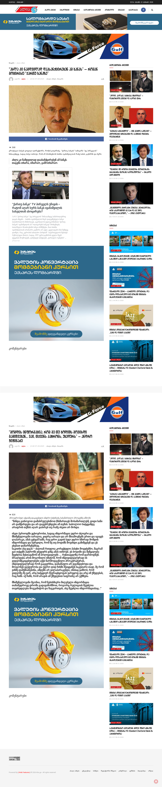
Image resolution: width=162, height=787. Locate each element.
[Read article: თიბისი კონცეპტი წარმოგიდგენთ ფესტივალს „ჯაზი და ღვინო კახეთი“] (131, 316)
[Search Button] (152, 9)
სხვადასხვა (133, 10)
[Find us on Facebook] (143, 9)
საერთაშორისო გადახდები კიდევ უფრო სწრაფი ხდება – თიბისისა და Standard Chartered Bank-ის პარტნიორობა (131, 368)
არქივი (150, 771)
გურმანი (121, 10)
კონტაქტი (20, 2)
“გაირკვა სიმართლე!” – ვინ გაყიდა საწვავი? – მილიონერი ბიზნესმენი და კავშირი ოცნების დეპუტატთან (130, 134)
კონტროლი (109, 10)
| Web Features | (24, 772)
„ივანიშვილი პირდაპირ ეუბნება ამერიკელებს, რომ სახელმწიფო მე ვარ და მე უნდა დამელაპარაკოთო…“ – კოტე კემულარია (130, 210)
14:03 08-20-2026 (117, 336)
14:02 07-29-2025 (37, 79)
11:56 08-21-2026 (117, 300)
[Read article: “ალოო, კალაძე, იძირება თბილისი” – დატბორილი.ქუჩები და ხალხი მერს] (131, 81)
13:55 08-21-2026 (117, 262)
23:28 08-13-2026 (117, 178)
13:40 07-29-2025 (37, 446)
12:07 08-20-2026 (117, 374)
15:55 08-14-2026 (117, 140)
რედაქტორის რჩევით (92, 10)
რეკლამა (12, 2)
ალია (23, 79)
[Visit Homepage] (26, 10)
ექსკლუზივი (64, 10)
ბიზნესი (76, 10)
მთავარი (11, 63)
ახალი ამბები (50, 10)
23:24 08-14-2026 (117, 102)
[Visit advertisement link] (81, 48)
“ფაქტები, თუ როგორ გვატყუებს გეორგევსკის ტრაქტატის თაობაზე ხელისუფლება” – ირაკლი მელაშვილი (130, 172)
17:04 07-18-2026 (117, 217)
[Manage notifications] (156, 781)
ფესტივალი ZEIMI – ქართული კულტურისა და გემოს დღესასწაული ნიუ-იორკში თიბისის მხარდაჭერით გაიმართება (129, 294)
